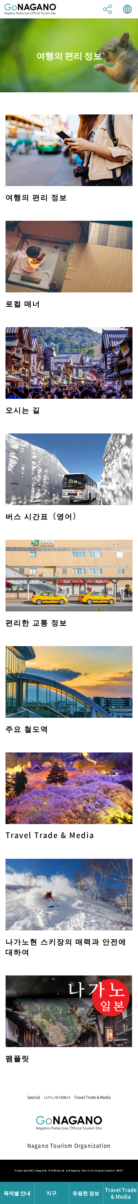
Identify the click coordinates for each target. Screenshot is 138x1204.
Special (33, 1097)
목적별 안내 (17, 1193)
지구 (51, 1193)
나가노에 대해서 (57, 1097)
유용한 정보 (85, 1193)
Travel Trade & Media (92, 1097)
